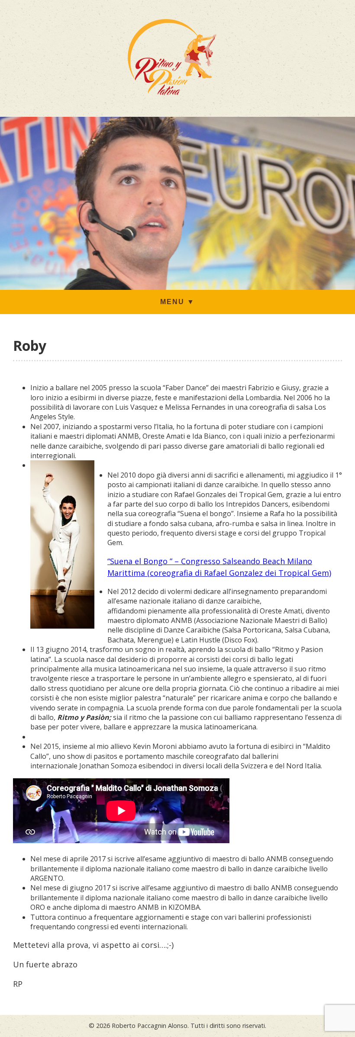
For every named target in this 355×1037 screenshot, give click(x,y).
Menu (177, 301)
